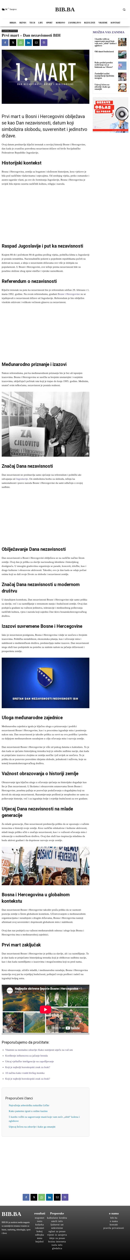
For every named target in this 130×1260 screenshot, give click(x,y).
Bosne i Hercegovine (69, 294)
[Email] (36, 42)
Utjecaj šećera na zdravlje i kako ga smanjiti (32, 1126)
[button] (124, 9)
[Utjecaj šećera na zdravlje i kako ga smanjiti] (122, 88)
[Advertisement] (45, 214)
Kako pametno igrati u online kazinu (28, 1111)
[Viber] (44, 42)
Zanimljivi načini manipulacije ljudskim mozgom (104, 75)
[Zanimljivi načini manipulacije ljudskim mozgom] (122, 77)
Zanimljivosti (9, 31)
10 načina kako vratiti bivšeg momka (25, 1073)
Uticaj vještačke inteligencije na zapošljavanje (29, 1061)
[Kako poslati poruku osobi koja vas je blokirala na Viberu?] (122, 66)
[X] (12, 42)
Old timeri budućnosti (104, 51)
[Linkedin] (28, 42)
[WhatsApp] (20, 42)
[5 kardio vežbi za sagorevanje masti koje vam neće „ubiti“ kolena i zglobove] (122, 42)
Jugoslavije (22, 479)
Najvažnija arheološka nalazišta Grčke (29, 1105)
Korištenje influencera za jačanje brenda (26, 1055)
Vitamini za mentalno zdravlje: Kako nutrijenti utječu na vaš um (39, 1050)
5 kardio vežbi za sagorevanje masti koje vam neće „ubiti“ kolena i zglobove (105, 42)
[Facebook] (5, 42)
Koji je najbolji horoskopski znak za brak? (27, 1067)
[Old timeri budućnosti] (122, 55)
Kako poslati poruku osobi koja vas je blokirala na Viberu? (104, 64)
